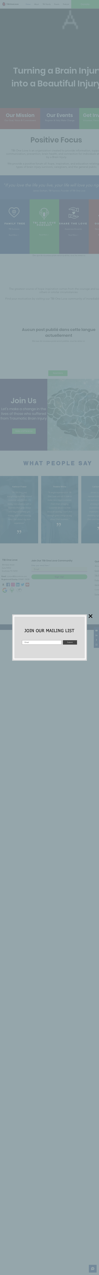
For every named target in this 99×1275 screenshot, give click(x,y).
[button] (90, 616)
